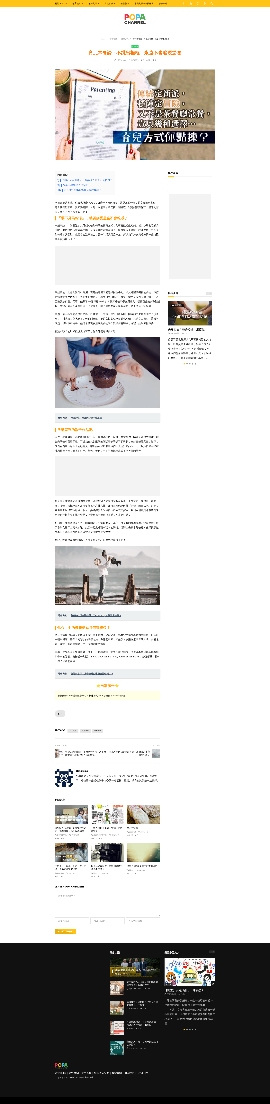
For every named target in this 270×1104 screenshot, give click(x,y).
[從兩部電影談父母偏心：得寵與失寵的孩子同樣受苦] (135, 967)
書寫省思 (125, 39)
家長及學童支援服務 (143, 3)
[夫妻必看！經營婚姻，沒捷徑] (190, 313)
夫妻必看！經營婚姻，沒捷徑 (186, 329)
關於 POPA (60, 3)
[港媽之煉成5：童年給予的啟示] (143, 852)
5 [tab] (195, 364)
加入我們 (129, 1073)
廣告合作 (163, 3)
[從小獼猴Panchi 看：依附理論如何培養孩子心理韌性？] (117, 988)
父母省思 (85, 731)
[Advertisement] (107, 265)
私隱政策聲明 (101, 1073)
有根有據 (108, 3)
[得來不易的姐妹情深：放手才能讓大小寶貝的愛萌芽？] (156, 753)
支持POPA (142, 1073)
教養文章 (92, 3)
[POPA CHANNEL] (135, 19)
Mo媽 (131, 1028)
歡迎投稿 (132, 832)
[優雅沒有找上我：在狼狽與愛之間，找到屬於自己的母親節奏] (71, 814)
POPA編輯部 (175, 333)
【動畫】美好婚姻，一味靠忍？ (184, 990)
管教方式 (97, 731)
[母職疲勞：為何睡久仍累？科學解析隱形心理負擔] (117, 1008)
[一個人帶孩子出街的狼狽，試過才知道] (107, 814)
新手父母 (73, 731)
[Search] (211, 3)
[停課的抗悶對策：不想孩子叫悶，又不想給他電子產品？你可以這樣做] (59, 753)
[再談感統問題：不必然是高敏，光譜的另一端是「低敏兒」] (117, 1028)
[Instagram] (197, 3)
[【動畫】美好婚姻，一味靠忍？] (190, 972)
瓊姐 (119, 974)
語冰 (95, 873)
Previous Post (61, 745)
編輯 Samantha (100, 835)
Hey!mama (122, 60)
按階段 (124, 3)
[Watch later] (204, 3)
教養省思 (113, 39)
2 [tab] (187, 364)
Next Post (156, 745)
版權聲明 (117, 1073)
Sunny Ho (133, 1048)
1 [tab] (184, 364)
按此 (91, 696)
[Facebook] (183, 3)
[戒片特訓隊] (143, 814)
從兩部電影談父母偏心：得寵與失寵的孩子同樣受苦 (144, 970)
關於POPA (60, 1073)
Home (103, 39)
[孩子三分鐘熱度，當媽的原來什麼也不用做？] (107, 852)
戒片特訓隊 (132, 828)
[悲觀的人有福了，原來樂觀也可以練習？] (117, 1048)
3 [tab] (190, 364)
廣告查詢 (74, 1073)
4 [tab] (192, 364)
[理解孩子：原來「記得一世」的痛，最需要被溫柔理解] (71, 852)
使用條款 (86, 1073)
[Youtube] (190, 3)
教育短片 (76, 3)
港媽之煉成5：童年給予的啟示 (142, 866)
